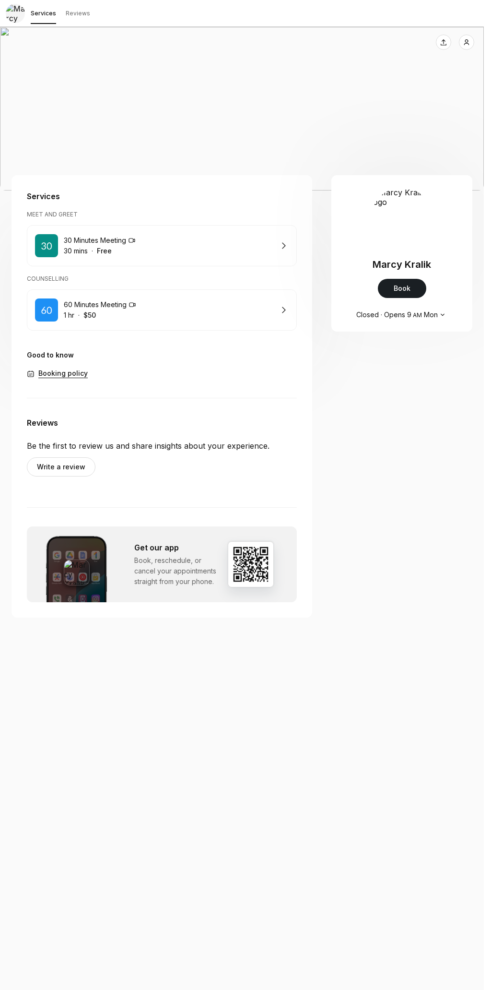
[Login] (466, 42)
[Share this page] (443, 42)
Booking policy (63, 373)
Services (43, 13)
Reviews (78, 13)
